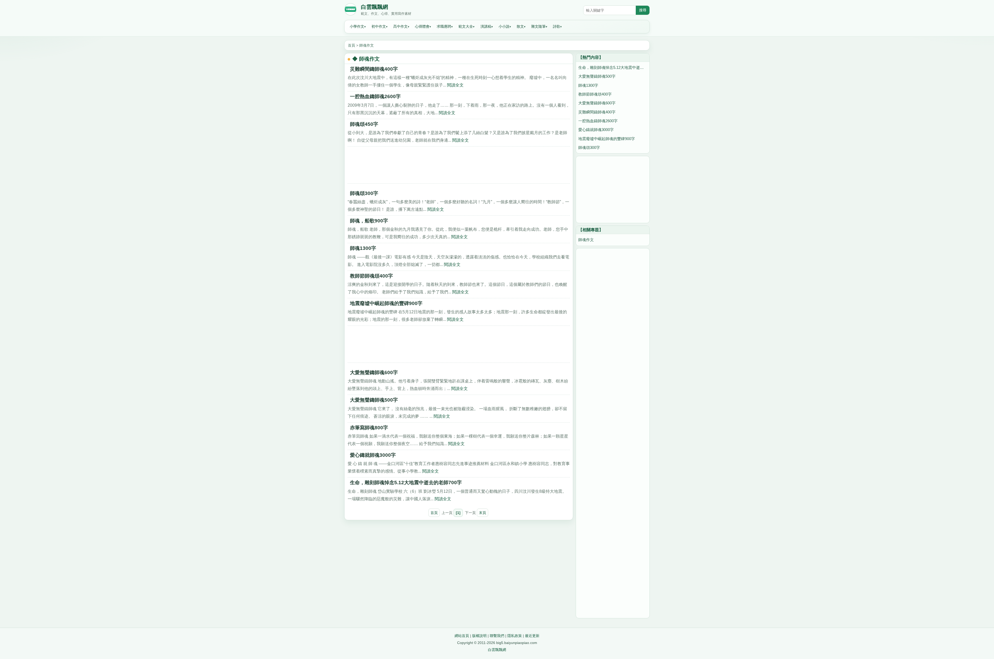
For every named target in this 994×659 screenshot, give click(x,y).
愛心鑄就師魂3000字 (373, 455)
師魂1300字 (363, 248)
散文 (520, 26)
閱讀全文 (455, 85)
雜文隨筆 (538, 26)
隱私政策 (514, 636)
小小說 (504, 26)
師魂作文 (366, 45)
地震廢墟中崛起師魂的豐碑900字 (386, 303)
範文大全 (465, 26)
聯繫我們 (497, 636)
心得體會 (422, 26)
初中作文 (378, 26)
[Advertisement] (459, 167)
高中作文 (400, 26)
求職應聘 (444, 26)
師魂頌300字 (364, 193)
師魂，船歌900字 (369, 220)
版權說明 (479, 636)
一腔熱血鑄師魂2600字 (375, 96)
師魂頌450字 (364, 124)
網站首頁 (462, 636)
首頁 (351, 45)
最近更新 (532, 636)
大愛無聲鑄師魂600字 (374, 372)
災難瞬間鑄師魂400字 (374, 69)
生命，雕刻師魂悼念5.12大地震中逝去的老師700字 (406, 482)
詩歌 (556, 26)
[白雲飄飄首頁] (350, 10)
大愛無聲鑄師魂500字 (374, 400)
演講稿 (485, 26)
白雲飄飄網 (374, 7)
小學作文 (357, 26)
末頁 (482, 513)
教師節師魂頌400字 (371, 276)
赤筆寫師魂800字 (369, 427)
